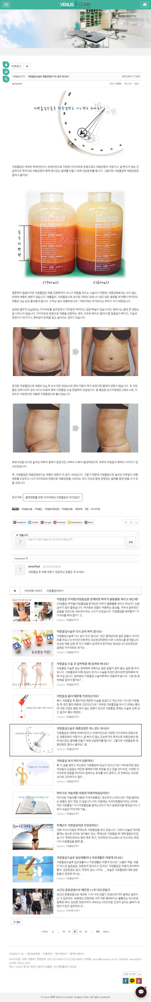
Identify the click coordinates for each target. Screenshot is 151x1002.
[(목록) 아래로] (131, 522)
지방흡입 (38, 509)
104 (97, 931)
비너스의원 (95, 509)
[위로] (126, 522)
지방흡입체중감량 (51, 509)
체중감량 (78, 509)
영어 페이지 (61, 953)
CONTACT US (16, 953)
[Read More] (76, 611)
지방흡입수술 (26, 509)
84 (86, 931)
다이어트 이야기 (33, 590)
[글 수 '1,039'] (15, 590)
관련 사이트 (130, 974)
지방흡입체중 (67, 509)
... (58, 931)
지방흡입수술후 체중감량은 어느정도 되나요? (48, 76)
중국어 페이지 (77, 953)
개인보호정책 (33, 953)
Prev (45, 931)
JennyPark (17, 83)
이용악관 (47, 953)
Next (105, 931)
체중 (86, 509)
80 (64, 931)
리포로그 (16, 66)
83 (80, 931)
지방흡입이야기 (55, 590)
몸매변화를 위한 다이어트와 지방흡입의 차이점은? (52, 497)
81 (69, 931)
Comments (21, 558)
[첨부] (136, 522)
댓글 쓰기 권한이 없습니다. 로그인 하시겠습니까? (50, 539)
